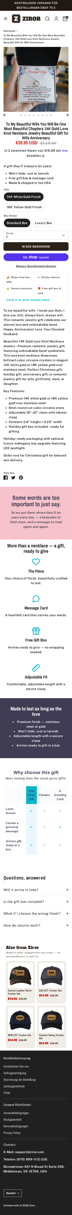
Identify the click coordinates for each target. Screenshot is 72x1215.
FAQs (6, 1093)
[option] (36, 79)
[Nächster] (67, 115)
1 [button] (20, 115)
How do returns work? (21, 925)
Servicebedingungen (15, 1126)
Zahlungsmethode (14, 1086)
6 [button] (42, 115)
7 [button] (46, 115)
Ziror (32, 1205)
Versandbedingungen (16, 1113)
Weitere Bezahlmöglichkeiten (36, 266)
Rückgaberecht (12, 1119)
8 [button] (51, 115)
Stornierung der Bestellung (19, 1079)
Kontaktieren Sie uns (16, 1066)
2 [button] (25, 115)
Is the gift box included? (23, 902)
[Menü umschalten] (5, 18)
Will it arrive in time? (20, 890)
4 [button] (34, 115)
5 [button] (38, 115)
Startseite (9, 30)
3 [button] (29, 115)
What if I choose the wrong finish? (31, 913)
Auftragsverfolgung (14, 1073)
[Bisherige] (5, 115)
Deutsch (11, 1193)
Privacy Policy (11, 1133)
